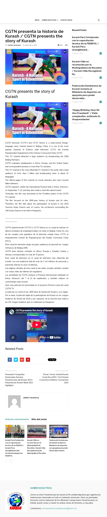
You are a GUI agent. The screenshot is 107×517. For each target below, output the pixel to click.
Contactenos (66, 20)
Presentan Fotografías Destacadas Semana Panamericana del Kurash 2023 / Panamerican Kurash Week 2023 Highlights (19, 380)
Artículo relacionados (17, 419)
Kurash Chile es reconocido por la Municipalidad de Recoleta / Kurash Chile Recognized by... (87, 67)
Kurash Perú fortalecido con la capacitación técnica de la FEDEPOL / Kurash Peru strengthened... (85, 43)
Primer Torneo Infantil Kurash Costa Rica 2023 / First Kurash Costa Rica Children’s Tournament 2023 (53, 378)
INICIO (37, 20)
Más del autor (39, 419)
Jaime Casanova (14, 45)
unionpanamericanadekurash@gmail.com (59, 508)
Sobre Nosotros (49, 20)
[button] (99, 20)
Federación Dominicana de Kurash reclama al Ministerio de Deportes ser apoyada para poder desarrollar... (87, 92)
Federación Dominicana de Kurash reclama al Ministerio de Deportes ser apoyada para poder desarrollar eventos (58, 445)
